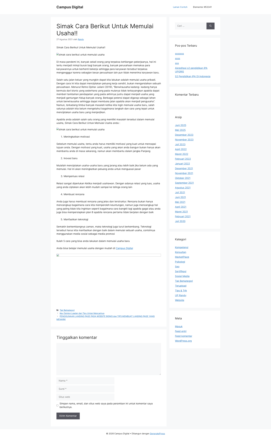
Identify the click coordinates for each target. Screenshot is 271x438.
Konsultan (180, 252)
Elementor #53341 (202, 7)
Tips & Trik (181, 290)
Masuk (179, 326)
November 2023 (184, 139)
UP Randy (180, 295)
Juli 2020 (180, 221)
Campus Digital (69, 7)
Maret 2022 (181, 154)
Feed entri (180, 331)
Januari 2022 (182, 163)
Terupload (180, 285)
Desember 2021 (184, 168)
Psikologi (180, 261)
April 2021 (180, 206)
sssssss (179, 53)
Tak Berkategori (67, 310)
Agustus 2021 (183, 187)
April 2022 (181, 149)
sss (177, 63)
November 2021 (184, 173)
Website (179, 300)
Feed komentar (183, 336)
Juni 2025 (180, 125)
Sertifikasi (180, 271)
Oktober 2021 (182, 178)
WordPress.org (183, 340)
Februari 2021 (183, 216)
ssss (177, 58)
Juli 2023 (180, 144)
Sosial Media (182, 276)
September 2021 (184, 182)
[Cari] (210, 26)
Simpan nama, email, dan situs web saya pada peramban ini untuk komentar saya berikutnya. (106, 405)
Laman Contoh (180, 7)
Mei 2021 (180, 202)
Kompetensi (181, 247)
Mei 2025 (180, 130)
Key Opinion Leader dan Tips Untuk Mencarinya (82, 313)
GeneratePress (157, 433)
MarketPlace (182, 257)
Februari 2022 (183, 158)
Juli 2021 (180, 192)
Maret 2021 (181, 211)
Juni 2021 (180, 197)
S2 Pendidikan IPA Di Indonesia (192, 76)
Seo (177, 266)
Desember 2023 (184, 134)
